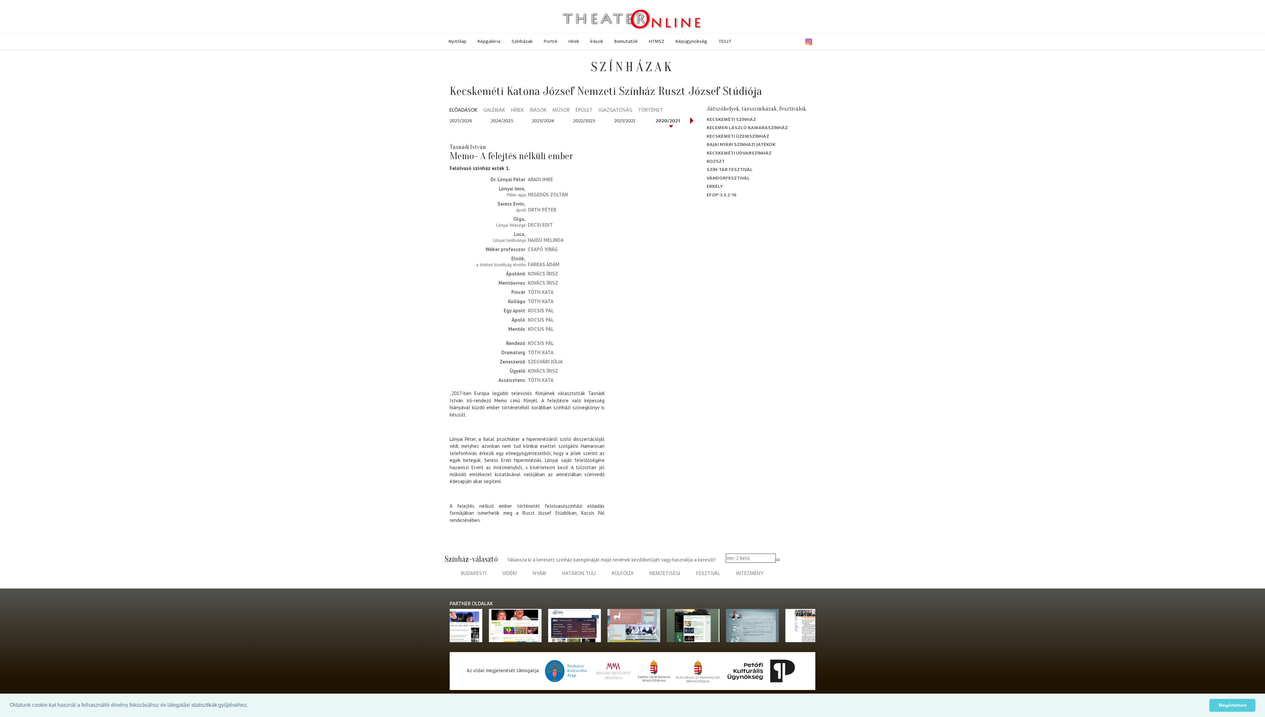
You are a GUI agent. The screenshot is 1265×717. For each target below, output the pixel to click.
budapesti (474, 573)
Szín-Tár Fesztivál (730, 169)
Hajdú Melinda (546, 240)
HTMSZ (656, 41)
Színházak (522, 41)
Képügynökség (691, 41)
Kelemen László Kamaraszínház (747, 128)
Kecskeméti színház (731, 119)
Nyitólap (457, 41)
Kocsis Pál (541, 310)
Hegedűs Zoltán (548, 194)
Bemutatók (626, 41)
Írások (596, 41)
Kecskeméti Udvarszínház (739, 153)
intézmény (749, 573)
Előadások (463, 110)
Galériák (494, 110)
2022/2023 (584, 121)
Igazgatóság (615, 110)
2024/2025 (502, 121)
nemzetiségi (664, 573)
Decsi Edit (540, 225)
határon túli (579, 573)
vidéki (509, 573)
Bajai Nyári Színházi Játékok (741, 144)
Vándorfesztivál (728, 178)
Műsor (561, 110)
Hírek (574, 41)
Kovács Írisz (543, 274)
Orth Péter (542, 210)
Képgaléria (489, 41)
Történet (650, 110)
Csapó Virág (543, 249)
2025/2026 (461, 121)
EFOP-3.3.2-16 (722, 195)
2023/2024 (543, 121)
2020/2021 (668, 121)
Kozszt (716, 161)
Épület (584, 110)
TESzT (725, 41)
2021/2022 (624, 121)
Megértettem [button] (1233, 705)
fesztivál (708, 573)
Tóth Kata (540, 292)
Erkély (715, 186)
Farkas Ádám (543, 264)
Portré (550, 41)
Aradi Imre (540, 179)
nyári (539, 573)
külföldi (622, 573)
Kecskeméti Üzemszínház (738, 136)
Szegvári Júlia (545, 361)
